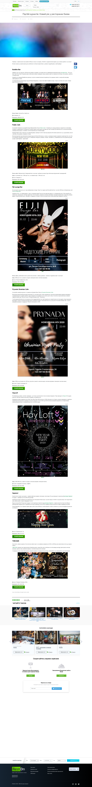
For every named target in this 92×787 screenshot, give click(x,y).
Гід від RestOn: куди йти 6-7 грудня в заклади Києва (54, 619)
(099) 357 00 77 (75, 6)
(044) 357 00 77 (75, 4)
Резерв (30, 675)
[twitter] (76, 67)
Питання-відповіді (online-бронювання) (55, 771)
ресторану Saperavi (48, 503)
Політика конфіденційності (52, 769)
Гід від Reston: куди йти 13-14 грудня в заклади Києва (20, 619)
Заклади (14, 1)
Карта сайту (49, 773)
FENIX (38, 7)
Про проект (33, 767)
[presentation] (19, 155)
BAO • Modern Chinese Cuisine (43, 648)
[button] (41, 169)
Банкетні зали (21, 1)
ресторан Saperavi (68, 496)
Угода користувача (51, 767)
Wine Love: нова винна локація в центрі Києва (72, 619)
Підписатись (57, 688)
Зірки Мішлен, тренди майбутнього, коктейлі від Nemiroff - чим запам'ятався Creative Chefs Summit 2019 (37, 620)
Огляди (32, 1)
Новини (27, 1)
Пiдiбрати (72, 760)
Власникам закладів (34, 771)
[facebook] (76, 64)
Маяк (61, 647)
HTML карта (33, 773)
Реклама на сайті (34, 769)
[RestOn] (14, 10)
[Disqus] (46, 709)
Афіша (36, 1)
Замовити (61, 675)
